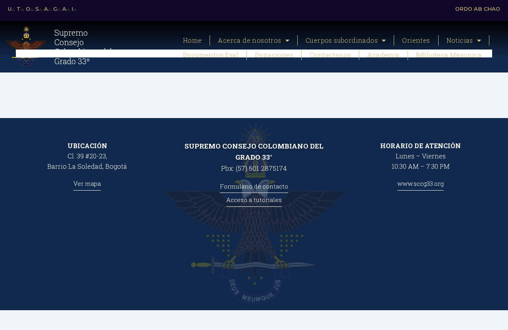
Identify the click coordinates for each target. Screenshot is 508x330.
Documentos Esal (211, 55)
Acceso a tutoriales (254, 200)
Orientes (416, 40)
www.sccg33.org (420, 183)
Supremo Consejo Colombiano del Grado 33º (83, 46)
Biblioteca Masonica (449, 55)
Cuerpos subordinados (342, 40)
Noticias (459, 40)
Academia (383, 55)
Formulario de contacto (254, 186)
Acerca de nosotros (249, 40)
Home (192, 40)
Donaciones (274, 55)
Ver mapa (87, 183)
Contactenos (330, 55)
